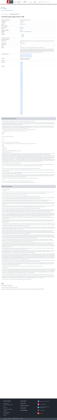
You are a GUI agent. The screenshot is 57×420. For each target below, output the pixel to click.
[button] (28, 118)
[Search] (45, 2)
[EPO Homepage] (10, 2)
